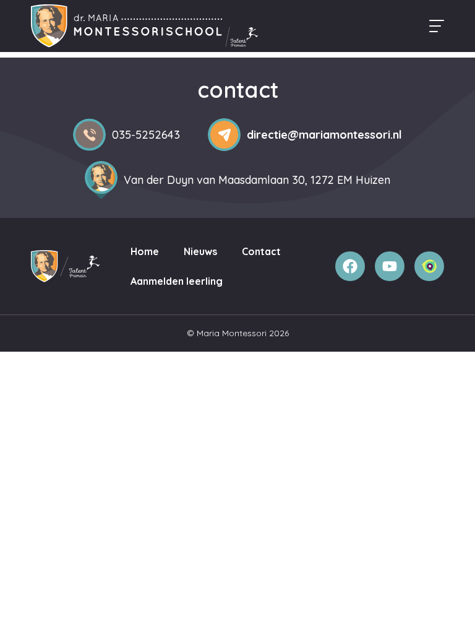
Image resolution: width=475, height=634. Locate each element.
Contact (261, 251)
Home (145, 251)
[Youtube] (389, 266)
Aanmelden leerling (177, 281)
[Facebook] (350, 266)
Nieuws (200, 251)
